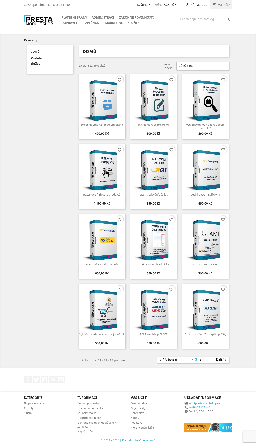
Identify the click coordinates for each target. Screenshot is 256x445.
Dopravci (69, 23)
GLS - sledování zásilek (153, 194)
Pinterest (53, 379)
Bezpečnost (91, 23)
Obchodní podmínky (90, 408)
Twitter (36, 379)
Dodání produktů (88, 403)
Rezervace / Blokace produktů (102, 194)
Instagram (61, 379)
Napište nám (85, 431)
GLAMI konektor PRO (205, 264)
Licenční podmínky (89, 418)
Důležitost (202, 66)
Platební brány (74, 17)
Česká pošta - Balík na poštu (102, 264)
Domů (35, 52)
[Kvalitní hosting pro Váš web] (212, 427)
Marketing (114, 23)
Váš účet (139, 397)
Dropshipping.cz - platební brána (102, 124)
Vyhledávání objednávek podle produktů (205, 126)
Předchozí (167, 360)
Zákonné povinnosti (136, 17)
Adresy (135, 418)
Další (222, 360)
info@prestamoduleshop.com (205, 403)
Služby (133, 23)
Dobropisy (137, 413)
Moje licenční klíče (142, 427)
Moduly (36, 58)
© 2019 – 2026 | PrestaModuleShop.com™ (128, 440)
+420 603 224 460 (199, 407)
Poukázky (136, 422)
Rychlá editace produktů (153, 124)
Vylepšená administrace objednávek (101, 334)
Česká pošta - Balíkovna (205, 194)
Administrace (103, 17)
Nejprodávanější (34, 403)
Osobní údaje (139, 403)
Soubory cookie (86, 413)
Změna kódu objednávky (153, 264)
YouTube (44, 379)
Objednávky (138, 408)
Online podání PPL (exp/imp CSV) (205, 334)
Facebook (28, 379)
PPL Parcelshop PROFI (153, 334)
